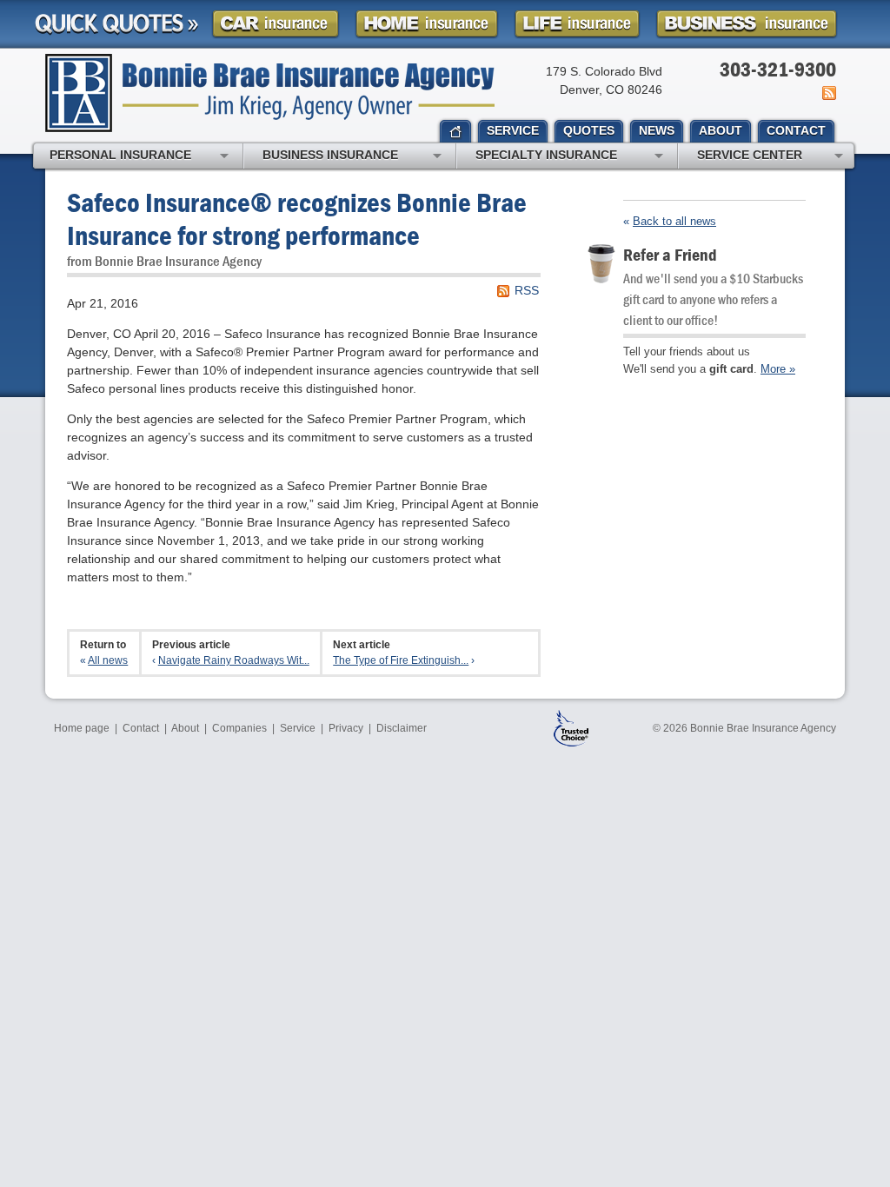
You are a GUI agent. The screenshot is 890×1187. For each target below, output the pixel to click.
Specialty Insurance (546, 155)
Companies (239, 728)
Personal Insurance (120, 155)
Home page (82, 728)
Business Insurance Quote (746, 24)
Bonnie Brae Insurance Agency (270, 93)
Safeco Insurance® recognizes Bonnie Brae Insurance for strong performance (297, 218)
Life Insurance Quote (577, 24)
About (185, 728)
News (828, 93)
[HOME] (455, 132)
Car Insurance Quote (275, 24)
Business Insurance (330, 155)
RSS (527, 290)
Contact (141, 728)
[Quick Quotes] (116, 24)
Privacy (346, 728)
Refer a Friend (670, 254)
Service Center (749, 155)
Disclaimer (401, 728)
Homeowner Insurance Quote (427, 24)
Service (297, 728)
